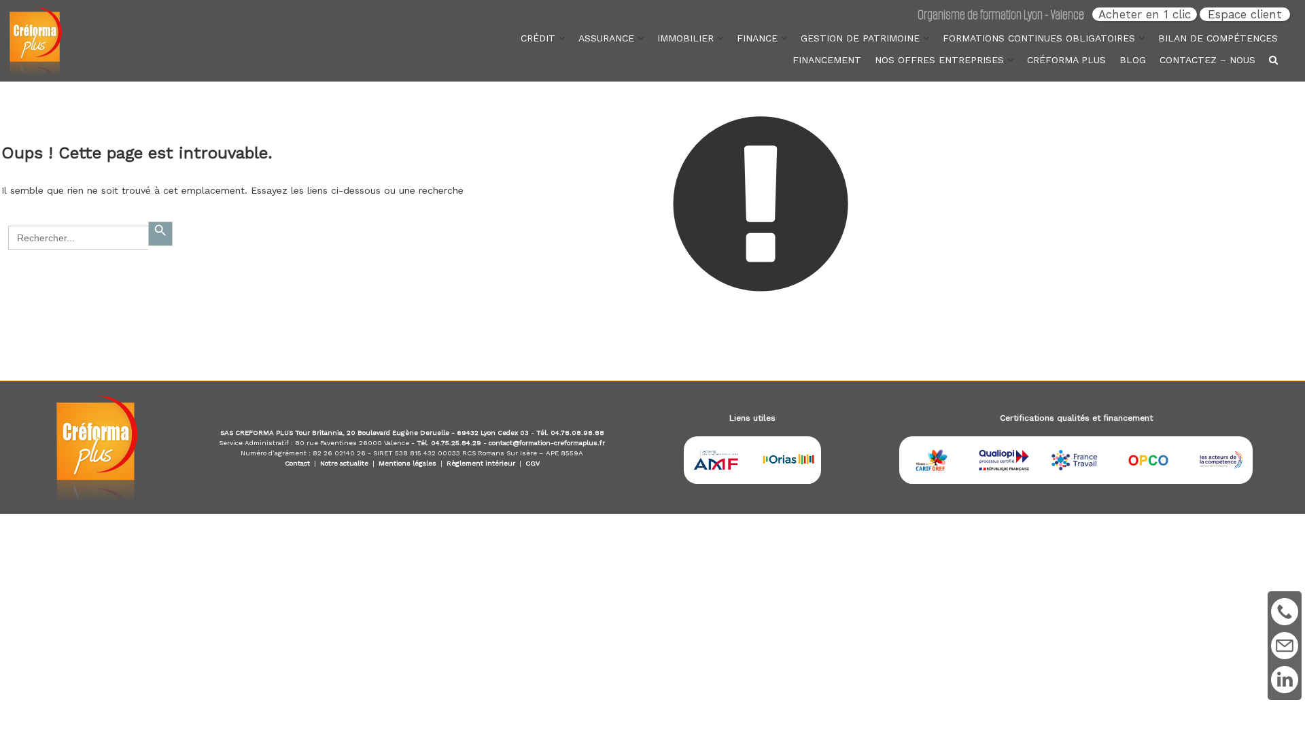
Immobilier (685, 38)
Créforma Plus (1066, 59)
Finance (757, 38)
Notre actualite (344, 463)
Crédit (538, 38)
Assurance (606, 38)
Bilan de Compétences (1218, 38)
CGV (532, 463)
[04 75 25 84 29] (1284, 611)
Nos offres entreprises (939, 59)
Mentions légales (407, 463)
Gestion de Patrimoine (860, 38)
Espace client (1245, 14)
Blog (1132, 59)
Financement (827, 59)
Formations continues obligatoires (1039, 38)
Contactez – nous (1207, 59)
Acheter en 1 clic (1144, 14)
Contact (297, 463)
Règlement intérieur (481, 463)
